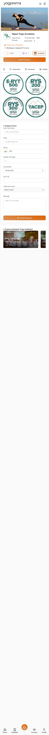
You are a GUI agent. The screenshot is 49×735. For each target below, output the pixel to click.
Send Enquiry (24, 59)
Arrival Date (7, 167)
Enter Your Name (9, 128)
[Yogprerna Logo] (12, 4)
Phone (5, 148)
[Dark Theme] (40, 3)
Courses (31, 69)
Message (6, 196)
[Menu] (44, 3)
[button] (5, 151)
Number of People (9, 157)
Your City (6, 177)
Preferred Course (9, 186)
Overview (16, 69)
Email (5, 138)
